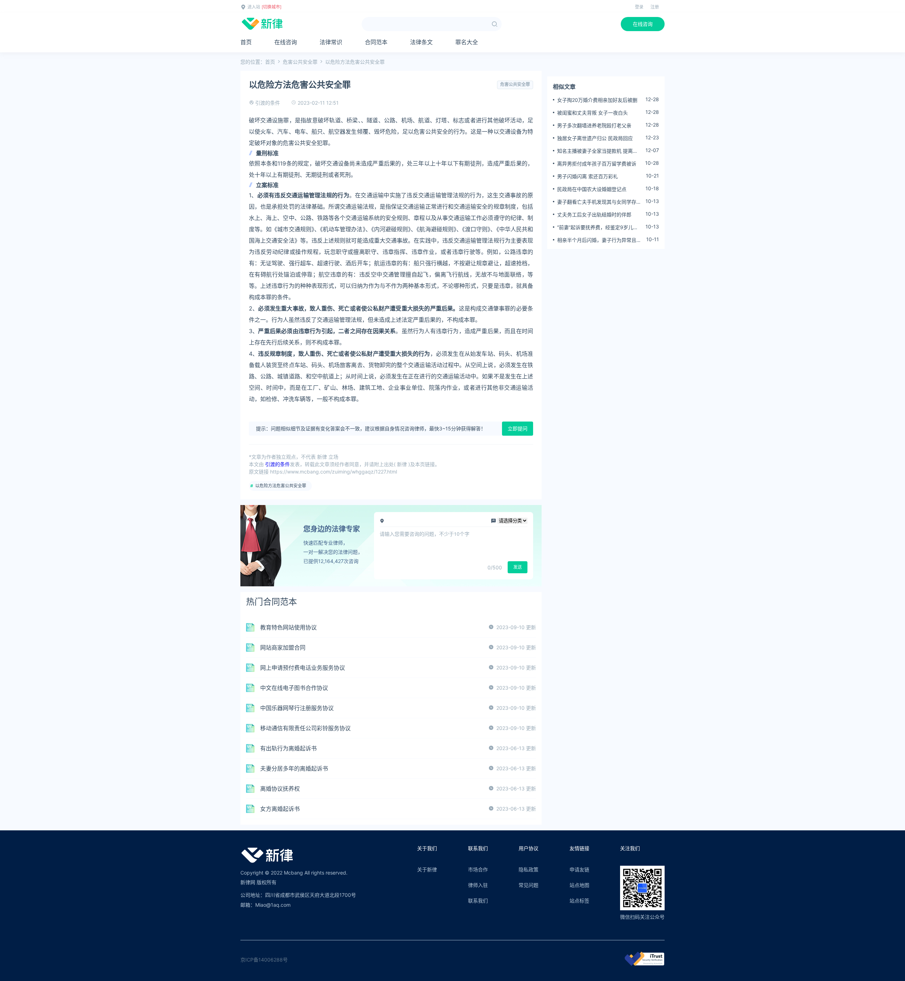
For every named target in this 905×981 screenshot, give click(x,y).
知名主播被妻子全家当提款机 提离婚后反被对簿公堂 (597, 151)
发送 (517, 567)
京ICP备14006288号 (264, 960)
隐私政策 (528, 869)
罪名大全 (466, 42)
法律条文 (421, 42)
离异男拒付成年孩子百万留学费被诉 (596, 164)
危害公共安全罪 (300, 62)
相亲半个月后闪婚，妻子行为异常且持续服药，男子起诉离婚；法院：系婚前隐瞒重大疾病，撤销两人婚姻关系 (599, 240)
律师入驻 (478, 885)
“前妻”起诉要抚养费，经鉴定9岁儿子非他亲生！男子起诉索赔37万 (597, 227)
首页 (246, 42)
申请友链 (579, 869)
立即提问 (517, 428)
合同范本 (376, 42)
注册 (654, 7)
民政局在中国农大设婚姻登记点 (591, 189)
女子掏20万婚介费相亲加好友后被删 (597, 100)
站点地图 (579, 885)
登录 (639, 7)
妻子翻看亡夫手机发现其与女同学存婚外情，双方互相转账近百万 (599, 202)
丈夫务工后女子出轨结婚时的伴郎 (594, 214)
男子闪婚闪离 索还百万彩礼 (587, 176)
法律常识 (331, 42)
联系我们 (478, 901)
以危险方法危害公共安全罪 (280, 485)
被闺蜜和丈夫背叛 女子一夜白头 (592, 113)
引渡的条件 (267, 103)
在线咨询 (643, 24)
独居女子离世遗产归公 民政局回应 (595, 138)
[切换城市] (271, 7)
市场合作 (478, 869)
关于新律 (427, 869)
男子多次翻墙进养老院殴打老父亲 (594, 125)
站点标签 (579, 901)
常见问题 (528, 885)
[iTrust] (644, 964)
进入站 (253, 7)
